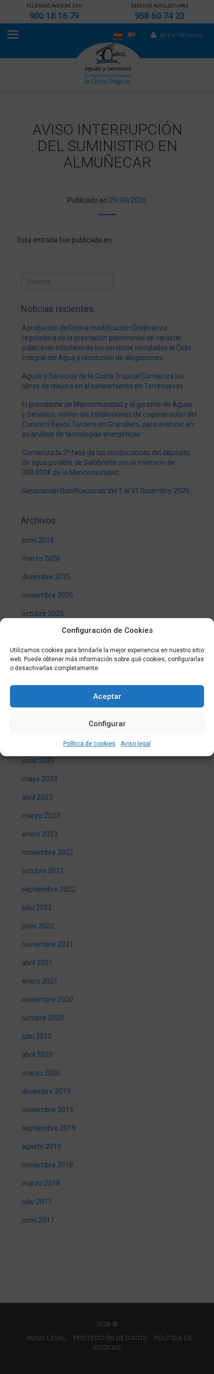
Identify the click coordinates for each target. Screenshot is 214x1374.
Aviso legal (135, 744)
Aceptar (107, 696)
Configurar (107, 723)
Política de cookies (89, 744)
